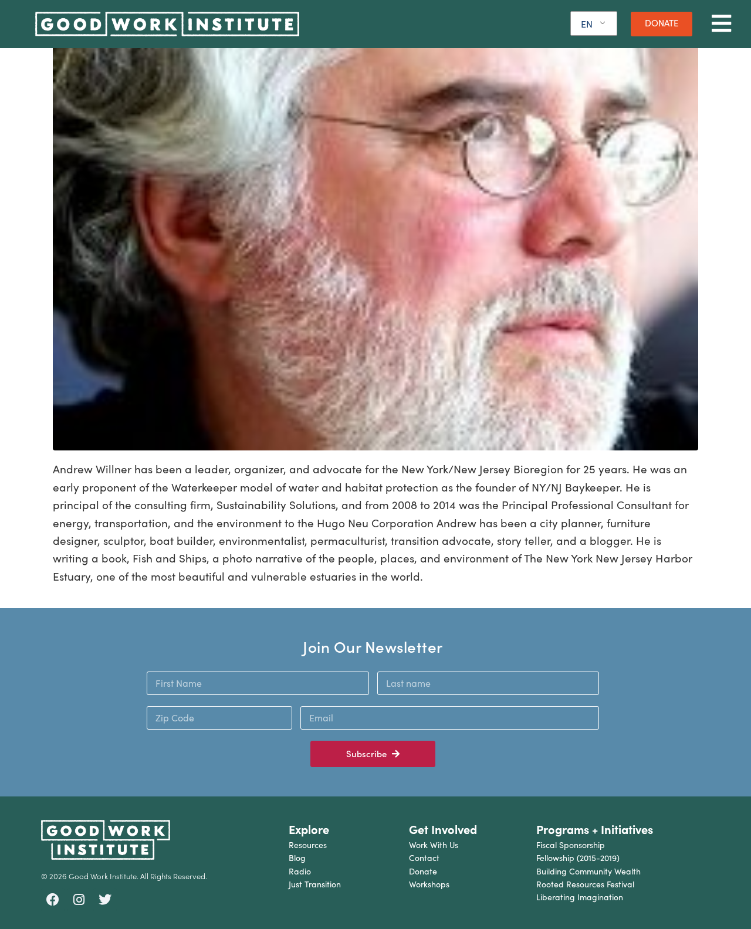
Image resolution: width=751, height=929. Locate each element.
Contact (424, 857)
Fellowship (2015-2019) (578, 857)
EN (587, 24)
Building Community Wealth (588, 871)
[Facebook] (53, 899)
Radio (300, 871)
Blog (297, 857)
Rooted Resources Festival (585, 884)
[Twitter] (105, 899)
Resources (308, 844)
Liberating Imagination (579, 897)
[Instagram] (79, 899)
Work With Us (433, 844)
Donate (423, 871)
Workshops (429, 884)
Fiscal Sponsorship (570, 844)
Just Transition (315, 884)
